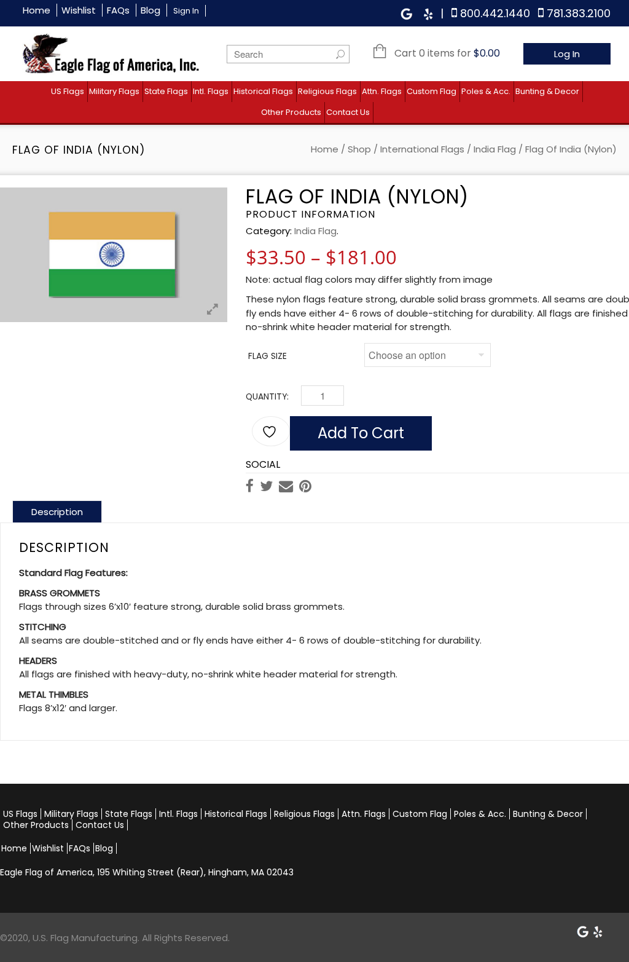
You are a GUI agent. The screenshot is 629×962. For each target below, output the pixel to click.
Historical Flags (263, 91)
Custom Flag (431, 91)
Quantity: (267, 397)
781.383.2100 (579, 13)
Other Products (291, 112)
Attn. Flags (382, 91)
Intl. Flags (211, 91)
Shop (359, 149)
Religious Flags (327, 91)
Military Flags (114, 91)
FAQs (118, 10)
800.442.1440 (495, 13)
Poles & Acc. (485, 91)
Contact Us (348, 112)
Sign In (186, 11)
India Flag (495, 149)
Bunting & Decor (547, 91)
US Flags (67, 91)
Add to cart (361, 433)
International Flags (422, 149)
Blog (150, 10)
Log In (567, 53)
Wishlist (78, 10)
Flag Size (267, 356)
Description (57, 511)
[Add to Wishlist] (271, 431)
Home (36, 10)
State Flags (166, 91)
